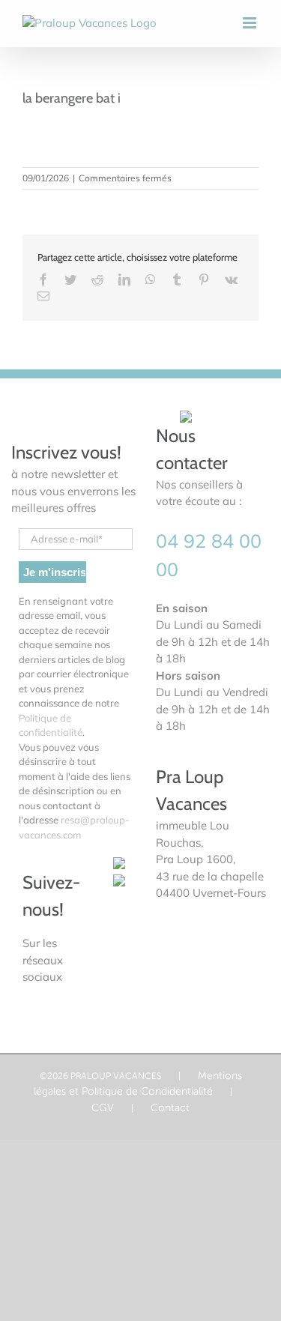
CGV (102, 1107)
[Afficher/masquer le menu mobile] (251, 23)
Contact (170, 1107)
